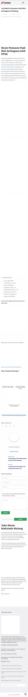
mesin (14, 60)
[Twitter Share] (6, 426)
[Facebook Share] (2, 426)
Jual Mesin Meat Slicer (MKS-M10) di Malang (11, 665)
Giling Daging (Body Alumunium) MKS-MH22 (11, 680)
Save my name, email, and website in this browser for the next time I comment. (13, 494)
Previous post (11, 456)
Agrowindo (10, 67)
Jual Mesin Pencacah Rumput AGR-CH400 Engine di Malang (12, 676)
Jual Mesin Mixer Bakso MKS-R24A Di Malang (11, 668)
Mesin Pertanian (7, 16)
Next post (10, 464)
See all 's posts (14, 451)
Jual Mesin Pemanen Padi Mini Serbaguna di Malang (14, 415)
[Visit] (14, 437)
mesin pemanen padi (9, 367)
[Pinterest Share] (10, 426)
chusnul (5, 14)
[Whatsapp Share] (13, 426)
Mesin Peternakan (16, 16)
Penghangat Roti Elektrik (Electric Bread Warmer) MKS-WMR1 (13, 672)
